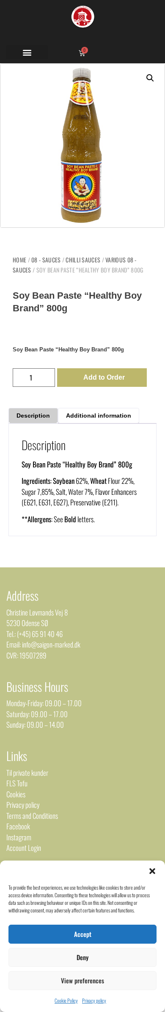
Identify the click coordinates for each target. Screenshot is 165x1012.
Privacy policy (94, 1000)
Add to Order (104, 377)
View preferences (82, 980)
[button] (152, 871)
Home (19, 259)
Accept (82, 934)
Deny (82, 957)
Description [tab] (33, 415)
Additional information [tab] (98, 415)
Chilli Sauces (83, 259)
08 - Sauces (45, 259)
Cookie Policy (66, 1000)
